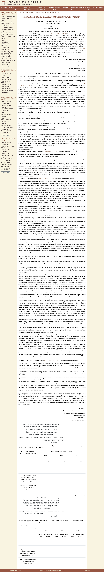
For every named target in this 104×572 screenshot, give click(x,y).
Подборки (99, 7)
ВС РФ (16, 8)
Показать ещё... (6, 66)
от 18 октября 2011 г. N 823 (50, 151)
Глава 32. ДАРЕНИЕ (6, 79)
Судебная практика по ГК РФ (86, 8)
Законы (11, 7)
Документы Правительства (26, 8)
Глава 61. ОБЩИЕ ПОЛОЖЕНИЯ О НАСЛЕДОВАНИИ (6, 103)
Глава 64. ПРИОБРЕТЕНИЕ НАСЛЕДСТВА (6, 120)
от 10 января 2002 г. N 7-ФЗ (57, 34)
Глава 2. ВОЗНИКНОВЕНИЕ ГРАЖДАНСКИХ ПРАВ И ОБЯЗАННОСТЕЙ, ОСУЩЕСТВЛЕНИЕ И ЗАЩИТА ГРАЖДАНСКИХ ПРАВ (8, 25)
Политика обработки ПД (16, 570)
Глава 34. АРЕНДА (6, 88)
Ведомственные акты (54, 8)
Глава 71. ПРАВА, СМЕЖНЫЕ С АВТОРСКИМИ (6, 151)
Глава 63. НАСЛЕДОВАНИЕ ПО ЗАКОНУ (7, 114)
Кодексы (4, 7)
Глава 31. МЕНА (5, 77)
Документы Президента (41, 8)
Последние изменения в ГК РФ (70, 8)
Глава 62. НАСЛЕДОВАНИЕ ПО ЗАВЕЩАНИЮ (7, 109)
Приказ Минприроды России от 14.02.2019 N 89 (47, 12)
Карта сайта (88, 570)
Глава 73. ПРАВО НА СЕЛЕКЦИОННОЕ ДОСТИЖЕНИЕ (6, 160)
